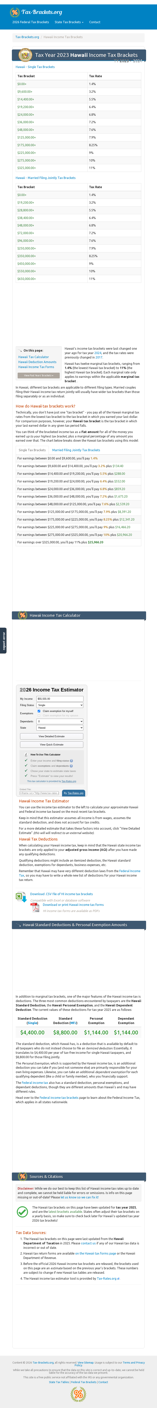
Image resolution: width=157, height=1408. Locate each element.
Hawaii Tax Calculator (33, 357)
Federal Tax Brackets (83, 1382)
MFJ (73, 1023)
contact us (88, 1243)
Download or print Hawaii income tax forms (73, 904)
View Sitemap (86, 1362)
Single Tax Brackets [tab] (32, 450)
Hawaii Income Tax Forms (36, 367)
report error (4, 641)
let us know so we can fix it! (80, 1197)
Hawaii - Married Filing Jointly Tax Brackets (46, 178)
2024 (97, 353)
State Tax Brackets (68, 22)
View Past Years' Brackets (38, 375)
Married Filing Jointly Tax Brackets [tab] (76, 450)
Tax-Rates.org (107, 1278)
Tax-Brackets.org (27, 37)
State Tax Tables (59, 1382)
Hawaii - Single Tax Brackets (35, 67)
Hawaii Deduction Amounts (37, 362)
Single (32, 1023)
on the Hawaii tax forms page (95, 1253)
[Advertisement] (78, 316)
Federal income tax (35, 1082)
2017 (99, 357)
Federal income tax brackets (59, 1097)
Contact (94, 22)
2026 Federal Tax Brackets (30, 22)
